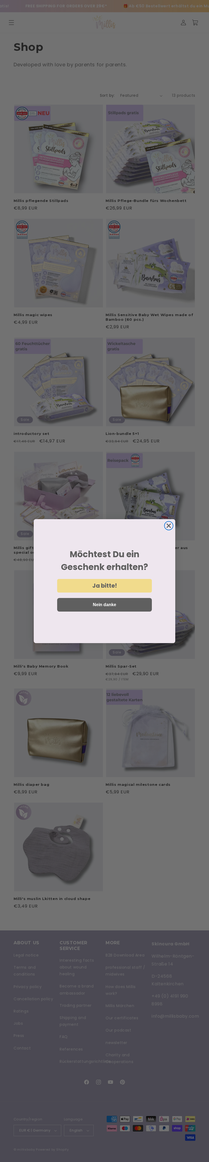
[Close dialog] (168, 525)
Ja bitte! (104, 586)
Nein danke (104, 604)
